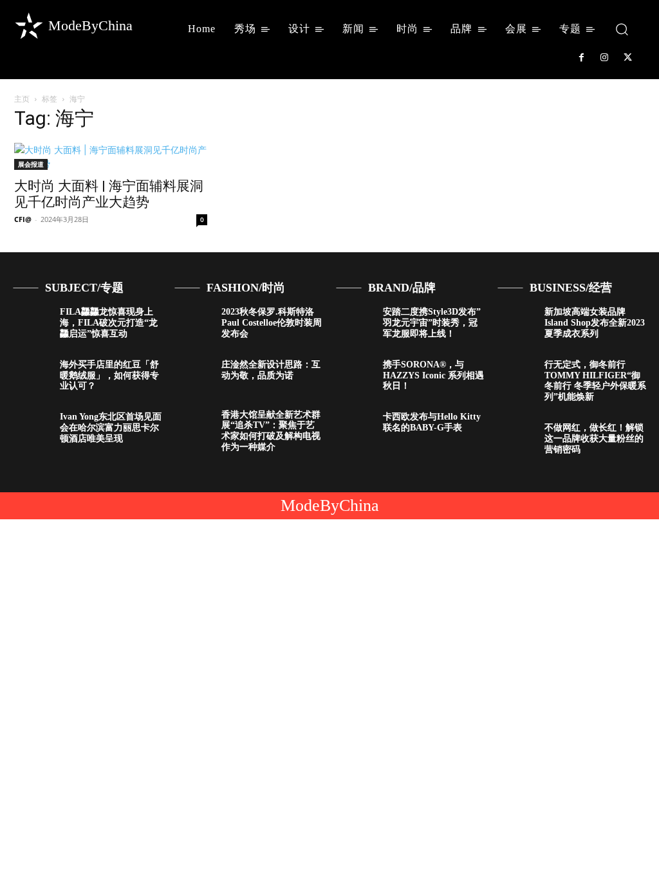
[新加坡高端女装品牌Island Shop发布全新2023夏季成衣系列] (516, 322)
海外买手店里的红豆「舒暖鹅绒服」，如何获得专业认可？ (109, 375)
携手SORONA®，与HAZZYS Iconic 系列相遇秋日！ (433, 375)
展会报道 (31, 164)
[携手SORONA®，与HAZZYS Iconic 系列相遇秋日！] (354, 375)
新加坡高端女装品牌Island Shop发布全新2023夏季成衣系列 (594, 322)
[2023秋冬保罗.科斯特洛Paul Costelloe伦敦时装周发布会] (193, 322)
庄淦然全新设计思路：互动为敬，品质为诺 (270, 370)
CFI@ (23, 219)
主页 (22, 98)
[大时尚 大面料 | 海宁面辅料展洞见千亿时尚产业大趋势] (110, 156)
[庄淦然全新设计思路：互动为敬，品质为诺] (193, 375)
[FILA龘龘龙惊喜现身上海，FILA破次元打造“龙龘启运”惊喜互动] (31, 322)
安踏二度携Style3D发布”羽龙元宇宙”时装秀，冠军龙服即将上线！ (432, 322)
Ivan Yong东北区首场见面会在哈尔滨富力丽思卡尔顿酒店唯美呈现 (111, 427)
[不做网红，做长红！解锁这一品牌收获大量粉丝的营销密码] (516, 438)
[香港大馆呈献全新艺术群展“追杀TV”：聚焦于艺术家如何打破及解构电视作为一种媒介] (193, 425)
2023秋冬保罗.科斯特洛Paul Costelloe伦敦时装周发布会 (271, 322)
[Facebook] (581, 57)
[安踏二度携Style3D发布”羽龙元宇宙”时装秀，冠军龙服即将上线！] (354, 322)
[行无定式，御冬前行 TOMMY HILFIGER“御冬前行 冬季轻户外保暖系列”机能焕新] (516, 375)
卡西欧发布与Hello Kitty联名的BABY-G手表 (432, 422)
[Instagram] (604, 57)
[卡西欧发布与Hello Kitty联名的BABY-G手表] (354, 427)
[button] (622, 28)
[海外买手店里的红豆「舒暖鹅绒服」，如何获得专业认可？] (31, 375)
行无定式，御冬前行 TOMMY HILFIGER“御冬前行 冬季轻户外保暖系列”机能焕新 (595, 381)
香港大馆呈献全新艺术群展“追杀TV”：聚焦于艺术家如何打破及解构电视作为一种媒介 (270, 431)
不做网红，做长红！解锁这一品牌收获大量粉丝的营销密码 (594, 438)
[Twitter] (628, 57)
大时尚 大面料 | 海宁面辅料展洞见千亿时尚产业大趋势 (108, 194)
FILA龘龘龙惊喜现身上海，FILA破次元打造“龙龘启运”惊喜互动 (109, 322)
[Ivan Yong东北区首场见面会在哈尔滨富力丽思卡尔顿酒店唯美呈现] (31, 427)
